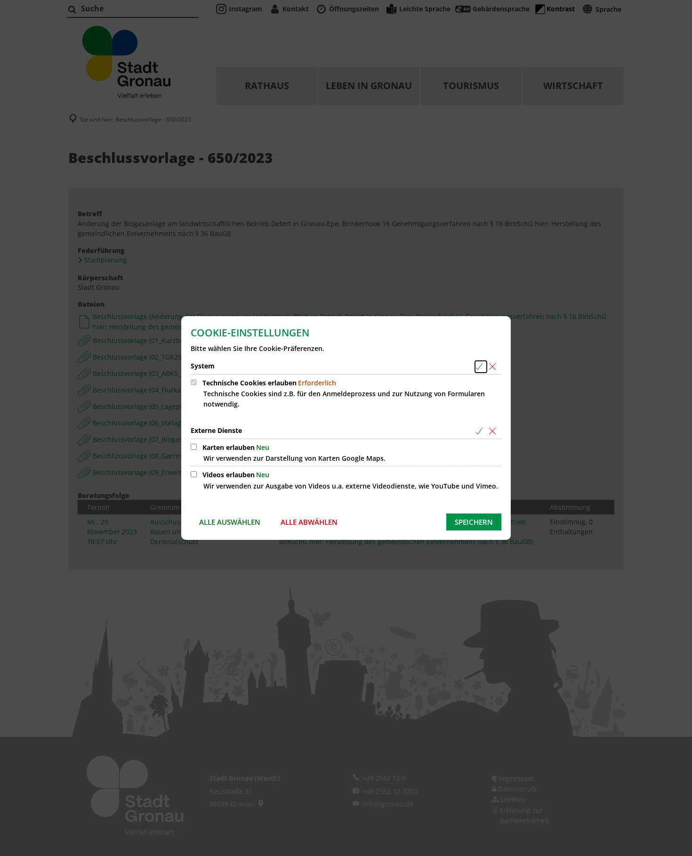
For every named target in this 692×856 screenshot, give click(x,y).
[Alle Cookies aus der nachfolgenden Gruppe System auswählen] (481, 367)
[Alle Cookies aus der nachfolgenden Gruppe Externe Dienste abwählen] (494, 431)
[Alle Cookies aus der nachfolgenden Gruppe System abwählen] (494, 367)
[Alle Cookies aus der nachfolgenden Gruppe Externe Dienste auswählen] (481, 431)
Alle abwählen (309, 522)
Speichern (474, 522)
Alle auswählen (229, 522)
